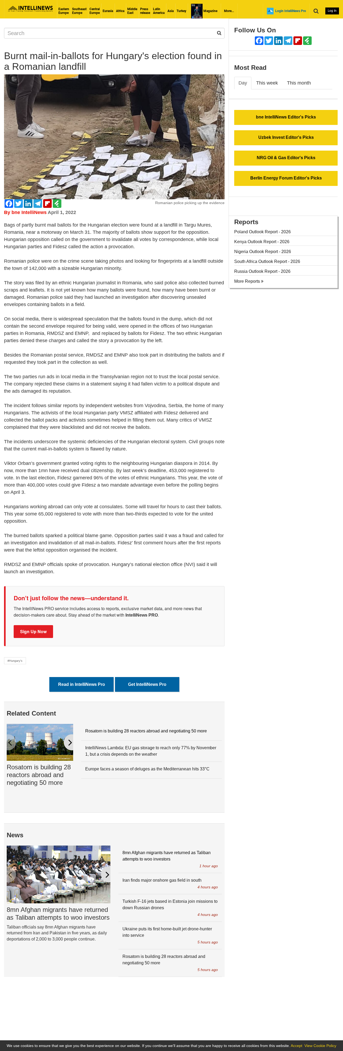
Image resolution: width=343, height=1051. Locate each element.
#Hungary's (15, 660)
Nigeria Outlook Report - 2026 (262, 251)
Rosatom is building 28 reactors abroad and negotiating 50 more (39, 774)
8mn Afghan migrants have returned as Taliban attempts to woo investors (58, 913)
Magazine (210, 11)
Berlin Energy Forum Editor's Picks (286, 178)
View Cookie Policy (320, 1046)
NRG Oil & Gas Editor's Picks (286, 157)
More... (229, 11)
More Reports (247, 281)
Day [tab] (242, 83)
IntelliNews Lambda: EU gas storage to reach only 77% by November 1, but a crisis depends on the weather (150, 751)
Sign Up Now (33, 631)
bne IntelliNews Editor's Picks (286, 117)
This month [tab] (299, 83)
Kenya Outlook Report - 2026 (261, 241)
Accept (296, 1046)
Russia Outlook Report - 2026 (262, 271)
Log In (332, 11)
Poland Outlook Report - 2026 (262, 232)
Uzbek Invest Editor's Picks (286, 137)
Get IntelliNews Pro (147, 684)
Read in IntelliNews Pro (81, 684)
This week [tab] (267, 83)
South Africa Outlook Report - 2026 (267, 261)
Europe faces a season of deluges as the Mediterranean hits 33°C (147, 769)
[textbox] (114, 398)
